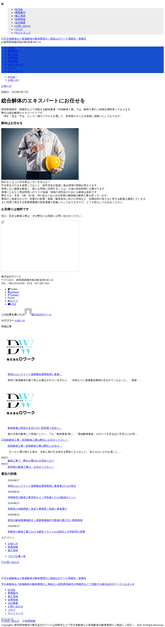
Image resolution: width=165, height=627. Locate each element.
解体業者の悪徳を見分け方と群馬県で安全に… (35, 428)
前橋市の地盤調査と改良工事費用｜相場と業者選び (37, 508)
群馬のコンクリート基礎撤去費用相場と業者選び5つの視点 (42, 486)
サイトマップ (23, 32)
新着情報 (13, 547)
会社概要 (20, 22)
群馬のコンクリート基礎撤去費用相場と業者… (35, 374)
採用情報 (20, 19)
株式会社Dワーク (42, 314)
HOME (19, 9)
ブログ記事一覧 (17, 556)
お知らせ (20, 320)
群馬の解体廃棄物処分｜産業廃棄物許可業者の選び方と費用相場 (45, 520)
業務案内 (20, 12)
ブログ (19, 29)
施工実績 (20, 15)
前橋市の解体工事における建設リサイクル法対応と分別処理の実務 (46, 531)
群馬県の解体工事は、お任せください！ (31, 467)
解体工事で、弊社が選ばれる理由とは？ (31, 460)
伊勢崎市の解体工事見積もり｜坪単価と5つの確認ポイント (42, 497)
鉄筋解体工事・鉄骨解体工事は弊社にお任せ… (35, 446)
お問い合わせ (23, 26)
